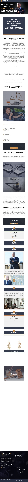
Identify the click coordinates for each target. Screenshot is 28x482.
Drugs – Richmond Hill (18, 455)
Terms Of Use (9, 479)
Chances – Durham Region (18, 460)
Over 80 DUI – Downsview (18, 456)
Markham (19, 342)
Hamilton (9, 340)
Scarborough (19, 347)
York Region (19, 349)
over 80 (14, 46)
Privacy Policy (3, 479)
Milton (9, 343)
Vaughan (19, 348)
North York (19, 344)
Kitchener (19, 341)
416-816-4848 (8, 9)
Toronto (9, 348)
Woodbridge (9, 349)
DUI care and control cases (17, 42)
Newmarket (9, 344)
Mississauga (19, 343)
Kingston (9, 341)
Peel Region (9, 346)
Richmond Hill (9, 347)
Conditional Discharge (10, 48)
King (19, 340)
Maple (9, 342)
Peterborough (19, 346)
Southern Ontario (9, 345)
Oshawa (19, 345)
